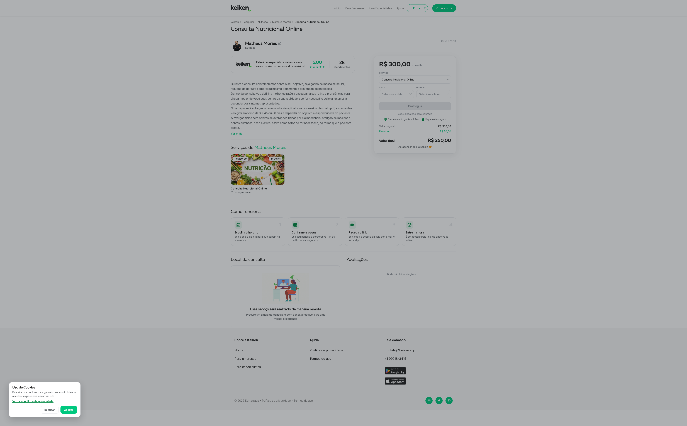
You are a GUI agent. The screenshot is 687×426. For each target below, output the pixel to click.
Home (238, 350)
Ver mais (236, 133)
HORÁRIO (421, 87)
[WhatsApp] (449, 400)
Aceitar (68, 409)
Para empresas (245, 359)
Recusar (49, 409)
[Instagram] (429, 400)
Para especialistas (247, 367)
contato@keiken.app (400, 350)
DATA (382, 87)
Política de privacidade (326, 350)
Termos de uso (320, 359)
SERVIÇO (384, 73)
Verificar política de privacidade (32, 401)
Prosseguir (415, 106)
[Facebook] (439, 400)
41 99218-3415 (395, 359)
